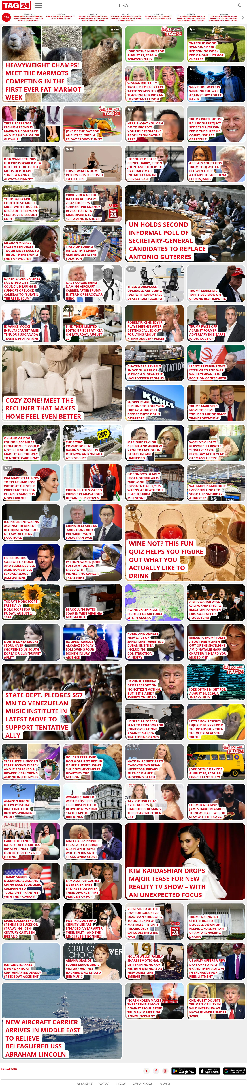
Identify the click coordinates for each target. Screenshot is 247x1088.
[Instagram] (165, 1071)
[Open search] (240, 5)
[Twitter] (146, 1071)
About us (165, 1084)
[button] (243, 18)
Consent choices (142, 1084)
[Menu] (38, 5)
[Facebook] (156, 1071)
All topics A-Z (84, 1084)
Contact (104, 1084)
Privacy (121, 1084)
